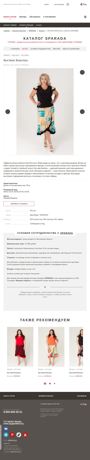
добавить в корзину (19, 204)
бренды (23, 17)
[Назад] (7, 111)
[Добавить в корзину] (31, 376)
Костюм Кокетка (14, 373)
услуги (39, 25)
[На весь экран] (82, 72)
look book (56, 49)
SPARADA (32, 31)
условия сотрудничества (40, 49)
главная (7, 31)
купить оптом (10, 17)
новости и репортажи (71, 49)
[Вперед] (82, 111)
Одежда (7, 55)
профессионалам (46, 396)
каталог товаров (10, 25)
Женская (15, 55)
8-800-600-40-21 (13, 411)
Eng (84, 4)
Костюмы (25, 55)
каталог (42, 31)
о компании (15, 49)
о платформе (49, 17)
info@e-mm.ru (12, 440)
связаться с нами (23, 11)
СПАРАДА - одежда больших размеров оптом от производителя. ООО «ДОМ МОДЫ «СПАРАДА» (45, 42)
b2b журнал (35, 17)
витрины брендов (26, 25)
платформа (81, 396)
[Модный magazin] (10, 11)
